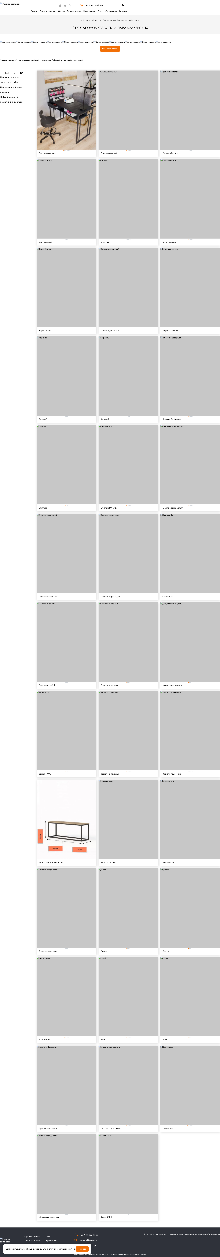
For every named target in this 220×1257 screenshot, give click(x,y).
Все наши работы (110, 48)
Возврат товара (74, 11)
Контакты (123, 11)
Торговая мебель (32, 1236)
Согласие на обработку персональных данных (128, 1254)
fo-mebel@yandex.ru (89, 1240)
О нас (100, 11)
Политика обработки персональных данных (91, 1254)
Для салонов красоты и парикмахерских (121, 20)
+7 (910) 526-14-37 (94, 5)
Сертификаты (111, 11)
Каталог (33, 11)
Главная (84, 20)
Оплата (61, 11)
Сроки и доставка (48, 11)
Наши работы (89, 11)
